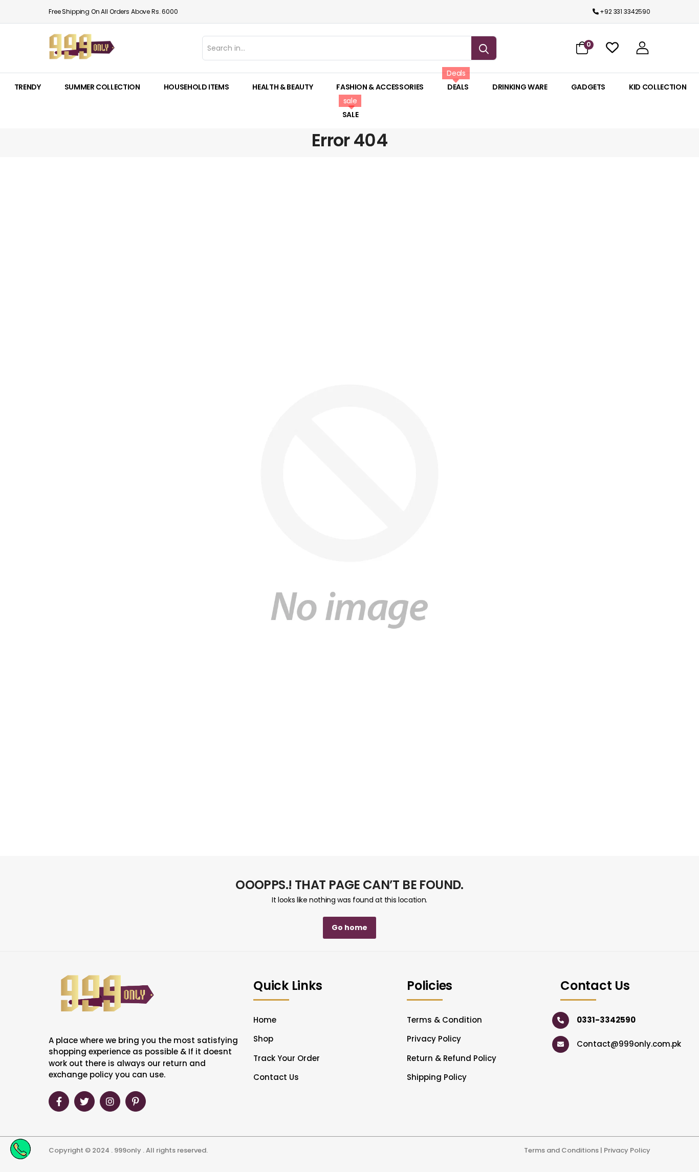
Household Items (196, 87)
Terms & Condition (444, 1019)
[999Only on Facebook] (59, 1101)
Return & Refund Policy (451, 1058)
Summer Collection (102, 87)
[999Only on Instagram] (110, 1101)
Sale (350, 114)
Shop (263, 1038)
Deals (458, 87)
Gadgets (588, 87)
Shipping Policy (437, 1077)
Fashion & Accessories (380, 87)
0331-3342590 (606, 1019)
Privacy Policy (434, 1038)
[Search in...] (483, 48)
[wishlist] (612, 47)
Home (264, 1019)
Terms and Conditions (561, 1150)
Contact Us (276, 1077)
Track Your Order (286, 1058)
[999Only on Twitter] (84, 1101)
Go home (349, 927)
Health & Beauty (282, 87)
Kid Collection (657, 87)
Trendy (27, 87)
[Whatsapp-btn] (20, 1149)
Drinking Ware (519, 87)
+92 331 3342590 (625, 11)
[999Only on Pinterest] (135, 1101)
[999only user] (642, 47)
